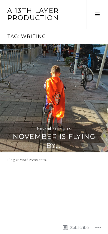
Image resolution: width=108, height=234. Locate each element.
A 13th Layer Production (33, 14)
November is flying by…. (54, 141)
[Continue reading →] (54, 98)
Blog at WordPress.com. (27, 159)
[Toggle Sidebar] (97, 14)
